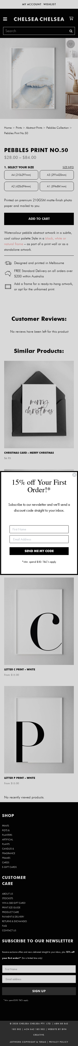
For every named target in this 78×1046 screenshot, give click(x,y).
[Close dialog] (74, 475)
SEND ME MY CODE (39, 551)
